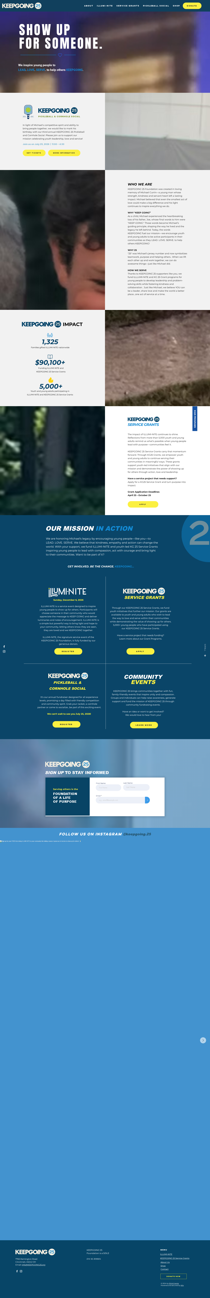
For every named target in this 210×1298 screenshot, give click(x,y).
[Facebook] (4, 646)
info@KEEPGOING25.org (33, 1265)
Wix (182, 1285)
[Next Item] (203, 1040)
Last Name (127, 783)
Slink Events (174, 1283)
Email (98, 796)
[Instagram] (4, 651)
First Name (100, 783)
